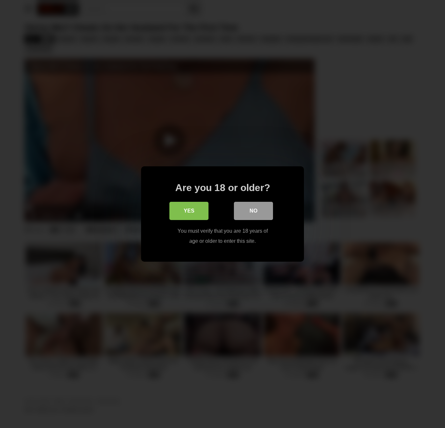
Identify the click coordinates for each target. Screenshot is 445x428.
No (253, 211)
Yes (189, 211)
